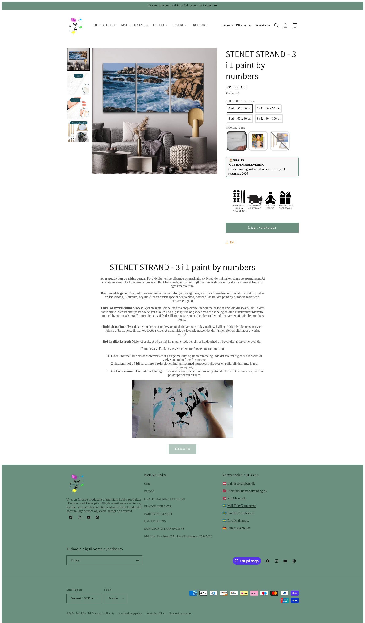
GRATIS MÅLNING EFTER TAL (165, 499)
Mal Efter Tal (83, 613)
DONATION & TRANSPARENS (164, 528)
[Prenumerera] (137, 560)
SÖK (147, 484)
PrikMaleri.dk (236, 498)
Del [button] (232, 242)
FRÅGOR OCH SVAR (157, 506)
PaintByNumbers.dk (241, 483)
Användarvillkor (155, 613)
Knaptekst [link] (182, 448)
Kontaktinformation (180, 613)
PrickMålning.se (238, 520)
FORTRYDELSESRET (158, 513)
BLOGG (149, 491)
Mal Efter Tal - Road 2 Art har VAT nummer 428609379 (178, 536)
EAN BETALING (155, 521)
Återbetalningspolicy (130, 613)
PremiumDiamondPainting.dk (247, 491)
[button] (134, 25)
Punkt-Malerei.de (239, 528)
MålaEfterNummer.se (241, 505)
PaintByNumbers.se (240, 513)
